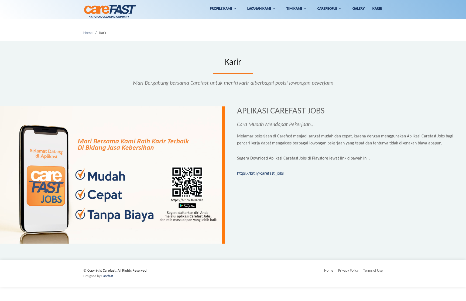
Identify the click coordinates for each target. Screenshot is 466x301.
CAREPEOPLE (327, 9)
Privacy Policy (348, 271)
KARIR (377, 9)
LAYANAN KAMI (259, 9)
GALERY (358, 9)
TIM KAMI (294, 9)
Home (87, 33)
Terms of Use (373, 271)
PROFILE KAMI (221, 9)
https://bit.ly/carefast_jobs (260, 173)
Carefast (107, 276)
